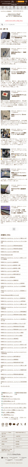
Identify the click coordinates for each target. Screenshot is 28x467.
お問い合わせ (4, 441)
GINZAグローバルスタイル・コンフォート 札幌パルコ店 (13, 238)
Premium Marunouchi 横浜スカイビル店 (10, 295)
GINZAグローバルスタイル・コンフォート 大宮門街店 (13, 301)
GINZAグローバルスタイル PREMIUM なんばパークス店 (14, 329)
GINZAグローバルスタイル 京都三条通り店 (10, 356)
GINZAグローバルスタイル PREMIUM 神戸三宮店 (12, 362)
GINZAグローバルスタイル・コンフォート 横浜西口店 (13, 298)
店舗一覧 (3, 436)
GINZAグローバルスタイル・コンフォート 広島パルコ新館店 (13, 366)
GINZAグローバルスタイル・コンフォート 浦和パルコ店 (13, 304)
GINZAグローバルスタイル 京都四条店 (9, 359)
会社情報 (17, 441)
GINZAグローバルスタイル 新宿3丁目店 (10, 251)
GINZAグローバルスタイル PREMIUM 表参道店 (11, 248)
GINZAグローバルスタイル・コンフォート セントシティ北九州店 (13, 378)
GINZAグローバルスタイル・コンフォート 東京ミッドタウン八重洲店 (13, 258)
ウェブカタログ (19, 438)
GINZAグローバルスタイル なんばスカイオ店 (11, 341)
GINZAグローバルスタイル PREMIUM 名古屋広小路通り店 (14, 315)
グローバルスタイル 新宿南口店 (8, 277)
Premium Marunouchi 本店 (7, 254)
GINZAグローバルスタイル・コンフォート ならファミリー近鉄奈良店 (13, 352)
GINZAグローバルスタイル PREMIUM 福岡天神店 (12, 374)
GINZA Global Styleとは (21, 432)
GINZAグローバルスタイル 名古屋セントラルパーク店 (13, 323)
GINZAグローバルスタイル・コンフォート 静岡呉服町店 (13, 311)
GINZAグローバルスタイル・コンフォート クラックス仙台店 (13, 242)
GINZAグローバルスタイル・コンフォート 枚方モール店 (13, 344)
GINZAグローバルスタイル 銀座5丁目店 (10, 271)
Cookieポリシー (19, 446)
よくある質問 (4, 438)
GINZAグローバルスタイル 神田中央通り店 (10, 274)
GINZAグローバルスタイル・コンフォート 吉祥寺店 (12, 283)
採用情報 (17, 444)
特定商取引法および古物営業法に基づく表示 (7, 450)
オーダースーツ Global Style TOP (6, 433)
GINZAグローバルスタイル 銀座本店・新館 (10, 268)
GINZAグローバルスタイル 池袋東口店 (9, 280)
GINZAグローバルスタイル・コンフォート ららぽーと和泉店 (13, 348)
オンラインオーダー (5, 386)
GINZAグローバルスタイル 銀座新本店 (9, 262)
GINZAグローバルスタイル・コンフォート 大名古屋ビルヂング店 (13, 319)
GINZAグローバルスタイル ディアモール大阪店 (11, 335)
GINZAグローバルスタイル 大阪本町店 (9, 338)
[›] (16, 229)
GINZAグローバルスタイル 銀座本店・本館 (10, 265)
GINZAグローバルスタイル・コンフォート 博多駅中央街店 (13, 370)
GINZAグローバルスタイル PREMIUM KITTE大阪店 (12, 326)
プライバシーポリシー (6, 446)
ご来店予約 (18, 436)
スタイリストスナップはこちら (14, 20)
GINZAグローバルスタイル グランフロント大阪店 (12, 332)
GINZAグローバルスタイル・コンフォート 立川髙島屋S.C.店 (13, 287)
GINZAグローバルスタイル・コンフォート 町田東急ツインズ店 (13, 291)
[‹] (11, 229)
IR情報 (3, 444)
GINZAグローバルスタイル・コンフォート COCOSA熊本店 (14, 382)
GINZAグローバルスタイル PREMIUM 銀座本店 (11, 245)
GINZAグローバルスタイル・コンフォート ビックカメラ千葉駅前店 (13, 308)
